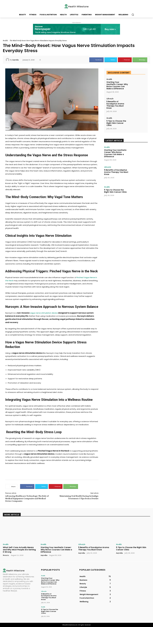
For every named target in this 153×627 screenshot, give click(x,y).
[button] (133, 14)
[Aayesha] (8, 60)
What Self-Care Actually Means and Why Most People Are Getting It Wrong (19, 549)
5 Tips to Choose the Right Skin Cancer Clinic (116, 123)
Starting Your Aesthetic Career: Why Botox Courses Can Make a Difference (117, 85)
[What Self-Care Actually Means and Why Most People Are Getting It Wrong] (20, 531)
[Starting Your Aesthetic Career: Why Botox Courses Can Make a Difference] (137, 85)
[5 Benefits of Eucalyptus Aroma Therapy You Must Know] (137, 104)
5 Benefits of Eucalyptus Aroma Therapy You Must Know (115, 104)
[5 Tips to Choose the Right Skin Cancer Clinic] (137, 123)
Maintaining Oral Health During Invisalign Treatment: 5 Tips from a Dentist (79, 497)
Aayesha (15, 60)
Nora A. (6, 555)
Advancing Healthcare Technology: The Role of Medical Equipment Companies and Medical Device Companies (27, 498)
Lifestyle (110, 99)
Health (5, 40)
